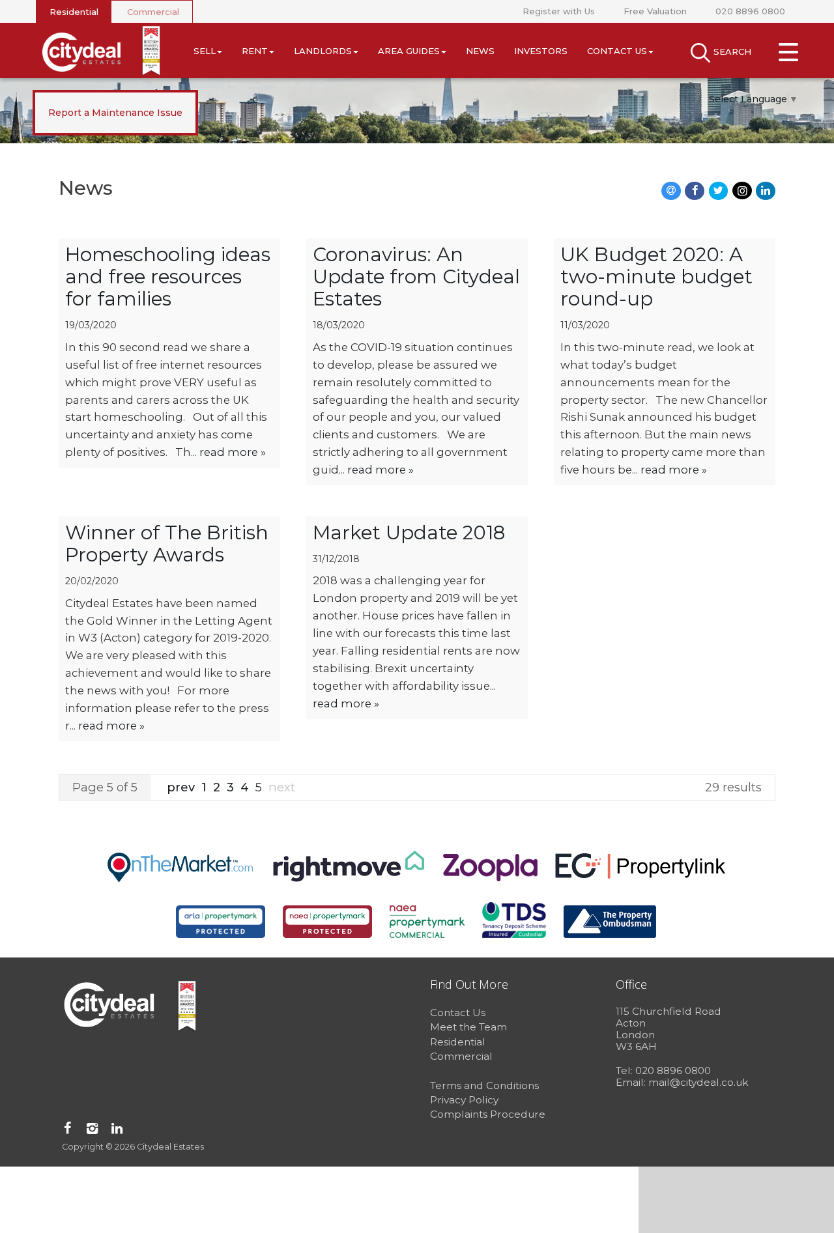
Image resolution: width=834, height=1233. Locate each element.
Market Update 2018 (409, 532)
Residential (74, 12)
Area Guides (409, 51)
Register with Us (559, 11)
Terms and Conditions (484, 1085)
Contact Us (617, 51)
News (480, 51)
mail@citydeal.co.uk (698, 1082)
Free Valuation (655, 11)
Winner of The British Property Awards (166, 543)
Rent (255, 51)
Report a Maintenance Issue (115, 113)
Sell (205, 51)
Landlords (323, 51)
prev (182, 787)
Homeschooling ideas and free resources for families (167, 276)
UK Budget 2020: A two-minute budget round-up (656, 276)
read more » (232, 452)
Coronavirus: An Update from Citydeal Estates (416, 276)
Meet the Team (468, 1027)
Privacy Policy (464, 1100)
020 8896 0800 (750, 11)
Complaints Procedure (487, 1114)
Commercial (153, 12)
